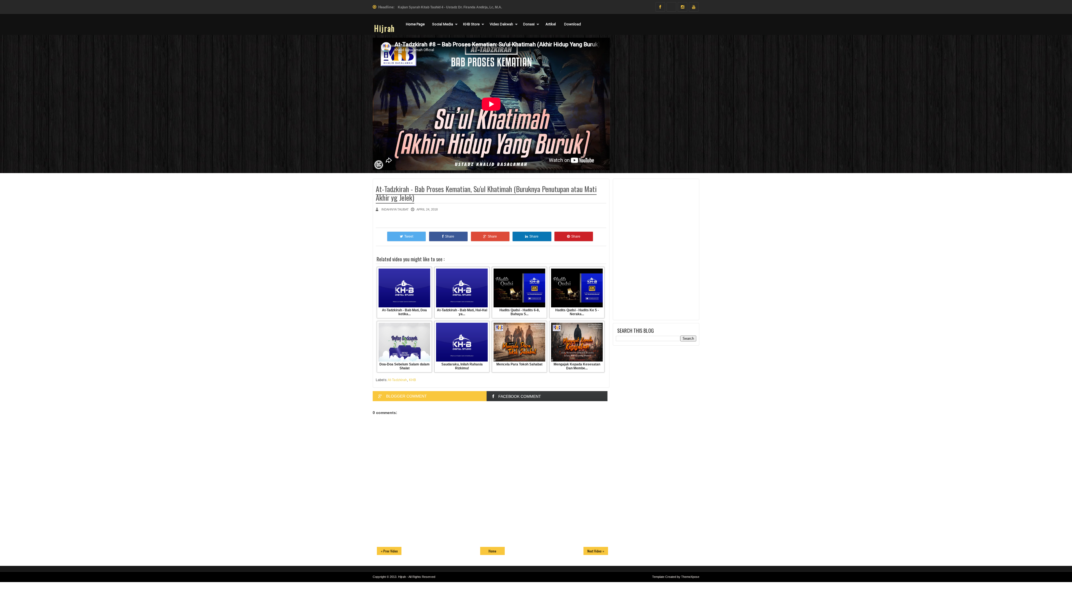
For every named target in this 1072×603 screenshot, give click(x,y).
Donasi (529, 24)
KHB (412, 380)
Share (449, 236)
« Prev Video (389, 551)
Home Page (415, 24)
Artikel (550, 24)
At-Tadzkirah (397, 380)
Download (572, 24)
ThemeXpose (690, 576)
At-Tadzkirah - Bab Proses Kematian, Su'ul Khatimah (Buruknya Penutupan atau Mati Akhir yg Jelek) (486, 193)
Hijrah (384, 28)
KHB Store (471, 24)
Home (492, 551)
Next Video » (595, 551)
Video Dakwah (501, 24)
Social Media (442, 24)
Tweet (408, 236)
